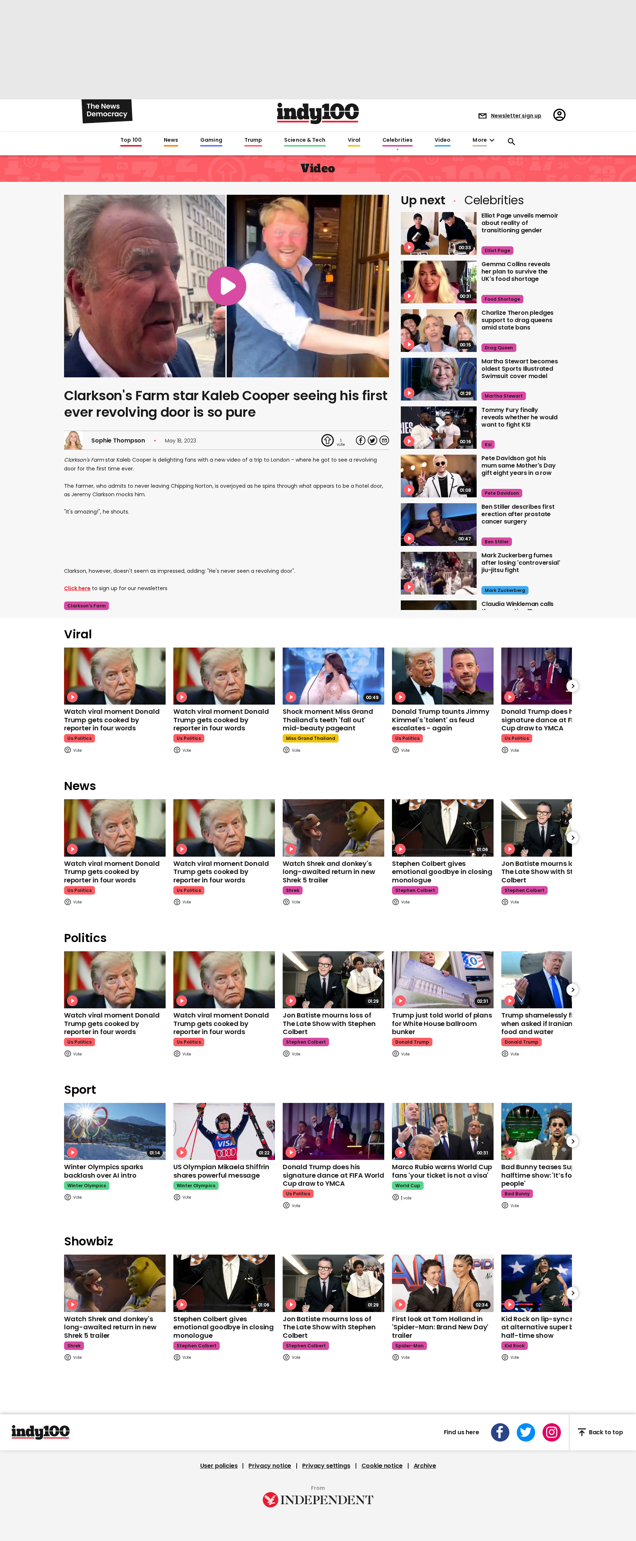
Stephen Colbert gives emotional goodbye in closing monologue (442, 872)
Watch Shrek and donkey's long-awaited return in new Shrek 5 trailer (329, 872)
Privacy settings (326, 1466)
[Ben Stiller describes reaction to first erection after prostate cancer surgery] (439, 524)
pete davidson (502, 493)
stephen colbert (415, 890)
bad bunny (517, 1194)
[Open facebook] (500, 1432)
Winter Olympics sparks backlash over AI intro (103, 1171)
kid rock (514, 1346)
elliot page (497, 250)
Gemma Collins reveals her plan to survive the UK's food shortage (515, 271)
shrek (292, 890)
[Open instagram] (552, 1432)
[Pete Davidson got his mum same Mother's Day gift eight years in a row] (439, 476)
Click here (77, 588)
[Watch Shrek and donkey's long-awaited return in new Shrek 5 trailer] (333, 827)
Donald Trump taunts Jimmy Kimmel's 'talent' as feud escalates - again (441, 720)
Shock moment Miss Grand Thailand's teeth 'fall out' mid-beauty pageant (328, 720)
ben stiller (497, 542)
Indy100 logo (318, 113)
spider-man (409, 1346)
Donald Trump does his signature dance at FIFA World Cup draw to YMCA (552, 720)
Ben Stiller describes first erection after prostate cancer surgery (518, 514)
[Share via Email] (384, 440)
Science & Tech (304, 140)
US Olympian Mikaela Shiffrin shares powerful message (221, 1171)
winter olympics (86, 1185)
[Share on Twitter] (372, 440)
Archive (425, 1466)
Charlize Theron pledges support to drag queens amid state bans (517, 320)
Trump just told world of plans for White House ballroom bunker (442, 1023)
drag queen (499, 348)
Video (443, 140)
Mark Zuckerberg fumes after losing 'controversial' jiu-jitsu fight (520, 562)
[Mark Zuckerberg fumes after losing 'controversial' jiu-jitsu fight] (439, 573)
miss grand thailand (310, 738)
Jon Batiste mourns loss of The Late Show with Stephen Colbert (547, 872)
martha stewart (504, 396)
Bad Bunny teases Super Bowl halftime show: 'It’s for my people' (550, 1175)
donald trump (412, 1042)
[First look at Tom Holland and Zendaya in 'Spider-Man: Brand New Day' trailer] (443, 1283)
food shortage (502, 299)
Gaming (211, 140)
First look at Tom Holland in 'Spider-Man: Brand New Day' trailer (440, 1327)
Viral (354, 140)
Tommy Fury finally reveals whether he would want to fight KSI (519, 417)
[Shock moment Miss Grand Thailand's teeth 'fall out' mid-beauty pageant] (333, 676)
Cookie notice (382, 1466)
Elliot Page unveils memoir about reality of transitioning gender (519, 223)
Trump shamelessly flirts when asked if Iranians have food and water (548, 1023)
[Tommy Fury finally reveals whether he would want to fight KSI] (439, 427)
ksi (488, 444)
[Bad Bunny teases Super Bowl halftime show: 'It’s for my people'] (552, 1131)
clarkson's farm (86, 606)
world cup (407, 1185)
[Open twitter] (526, 1432)
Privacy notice (269, 1466)
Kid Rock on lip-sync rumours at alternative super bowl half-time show (550, 1327)
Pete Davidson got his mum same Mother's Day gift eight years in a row (518, 465)
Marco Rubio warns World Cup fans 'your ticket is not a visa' (442, 1171)
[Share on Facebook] (360, 440)
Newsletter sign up (516, 115)
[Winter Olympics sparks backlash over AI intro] (115, 1131)
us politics (79, 738)
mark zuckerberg (505, 590)
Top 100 (131, 140)
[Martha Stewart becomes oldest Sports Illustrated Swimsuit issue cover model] (439, 379)
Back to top (606, 1432)
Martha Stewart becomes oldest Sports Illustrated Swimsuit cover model (519, 368)
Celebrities (397, 140)
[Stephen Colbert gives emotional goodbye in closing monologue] (443, 827)
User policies (219, 1466)
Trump (253, 140)
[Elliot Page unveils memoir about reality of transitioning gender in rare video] (439, 233)
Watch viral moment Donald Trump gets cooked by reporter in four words (112, 720)
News (171, 140)
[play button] (226, 286)
